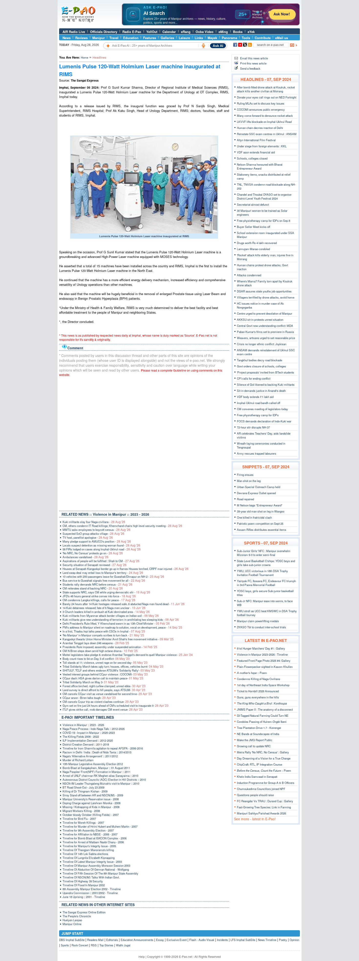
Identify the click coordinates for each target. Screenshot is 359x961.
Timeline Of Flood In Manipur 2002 (84, 885)
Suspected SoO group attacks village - (93, 533)
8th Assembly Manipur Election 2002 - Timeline (92, 889)
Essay (160, 940)
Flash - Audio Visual (201, 940)
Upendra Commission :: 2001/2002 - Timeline (90, 893)
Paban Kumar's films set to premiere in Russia (265, 332)
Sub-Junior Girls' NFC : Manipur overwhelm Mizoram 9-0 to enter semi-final (263, 553)
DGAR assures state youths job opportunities (264, 291)
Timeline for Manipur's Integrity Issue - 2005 (89, 846)
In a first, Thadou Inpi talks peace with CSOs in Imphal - (104, 631)
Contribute (263, 37)
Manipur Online (72, 924)
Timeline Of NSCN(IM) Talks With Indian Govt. (91, 877)
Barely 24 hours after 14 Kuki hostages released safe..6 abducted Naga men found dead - (124, 604)
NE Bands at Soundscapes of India (258, 734)
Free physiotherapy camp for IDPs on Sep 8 (263, 221)
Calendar (169, 31)
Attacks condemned (249, 275)
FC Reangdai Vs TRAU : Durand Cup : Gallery (265, 801)
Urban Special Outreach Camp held (258, 487)
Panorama (229, 37)
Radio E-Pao (131, 31)
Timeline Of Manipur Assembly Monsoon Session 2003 (96, 865)
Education (130, 37)
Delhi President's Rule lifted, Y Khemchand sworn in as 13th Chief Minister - (116, 623)
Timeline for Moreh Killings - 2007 (83, 822)
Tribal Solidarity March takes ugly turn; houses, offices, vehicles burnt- (113, 666)
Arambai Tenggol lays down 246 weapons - (96, 643)
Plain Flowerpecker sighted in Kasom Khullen (265, 667)
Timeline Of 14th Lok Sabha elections (85, 854)
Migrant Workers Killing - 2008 (81, 811)
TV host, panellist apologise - (88, 537)
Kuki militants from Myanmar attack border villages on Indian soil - (111, 616)
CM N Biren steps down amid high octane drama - (100, 651)
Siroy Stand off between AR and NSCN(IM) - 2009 (93, 795)
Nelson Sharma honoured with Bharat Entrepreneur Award (259, 166)
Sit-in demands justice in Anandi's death (261, 391)
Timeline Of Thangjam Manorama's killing (88, 850)
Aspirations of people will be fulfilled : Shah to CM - (101, 561)
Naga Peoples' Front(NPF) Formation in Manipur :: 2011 (96, 772)
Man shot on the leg (249, 481)
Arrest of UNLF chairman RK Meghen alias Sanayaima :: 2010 (100, 776)
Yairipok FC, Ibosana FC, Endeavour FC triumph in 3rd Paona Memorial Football (266, 583)
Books (238, 31)
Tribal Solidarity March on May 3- (90, 682)
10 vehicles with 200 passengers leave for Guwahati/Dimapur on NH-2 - (113, 576)
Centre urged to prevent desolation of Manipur (264, 313)
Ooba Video (204, 31)
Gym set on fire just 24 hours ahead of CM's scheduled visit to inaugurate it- (116, 705)
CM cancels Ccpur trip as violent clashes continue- (101, 702)
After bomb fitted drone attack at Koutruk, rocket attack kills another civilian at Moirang (266, 89)
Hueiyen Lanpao (72, 920)
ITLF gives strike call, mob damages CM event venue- (103, 709)
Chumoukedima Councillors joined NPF (261, 789)
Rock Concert (80, 945)
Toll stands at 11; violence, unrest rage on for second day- (105, 662)
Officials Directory (103, 31)
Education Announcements (137, 940)
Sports (65, 945)
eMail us (281, 37)
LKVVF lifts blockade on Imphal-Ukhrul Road (264, 122)
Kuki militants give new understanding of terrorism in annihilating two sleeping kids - (121, 619)
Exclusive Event (177, 940)
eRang (185, 31)
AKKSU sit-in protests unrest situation (260, 319)
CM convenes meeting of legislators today (262, 409)
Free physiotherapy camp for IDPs (258, 415)
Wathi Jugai (123, 945)
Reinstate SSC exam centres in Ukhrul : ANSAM (266, 134)
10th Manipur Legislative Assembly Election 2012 (93, 764)
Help (141, 956)
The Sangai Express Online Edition (84, 912)
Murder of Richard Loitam (78, 760)
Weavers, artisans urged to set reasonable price (266, 338)
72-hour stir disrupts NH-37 (253, 427)
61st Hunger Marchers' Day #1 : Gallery (261, 648)
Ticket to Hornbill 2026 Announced (258, 691)
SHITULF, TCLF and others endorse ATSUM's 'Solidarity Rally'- (109, 670)
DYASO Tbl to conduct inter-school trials (261, 627)
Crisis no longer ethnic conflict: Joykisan (261, 344)
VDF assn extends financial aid (256, 152)
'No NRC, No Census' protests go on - (93, 553)
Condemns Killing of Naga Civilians (258, 679)
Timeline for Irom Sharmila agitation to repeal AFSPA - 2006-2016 (103, 748)
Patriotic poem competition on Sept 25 (260, 523)
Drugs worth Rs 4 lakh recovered (257, 243)
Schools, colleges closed (252, 158)
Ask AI (218, 46)
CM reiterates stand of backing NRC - (93, 588)
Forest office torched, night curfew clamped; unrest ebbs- (104, 686)
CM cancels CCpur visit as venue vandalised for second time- (107, 694)
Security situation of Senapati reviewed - (95, 565)
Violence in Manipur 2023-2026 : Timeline (262, 654)
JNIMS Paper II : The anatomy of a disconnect (265, 709)
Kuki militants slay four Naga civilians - (94, 522)
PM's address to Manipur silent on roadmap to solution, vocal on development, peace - (122, 627)
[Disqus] (144, 443)
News (67, 37)
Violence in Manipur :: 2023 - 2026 (83, 725)
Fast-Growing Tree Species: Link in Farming (264, 807)
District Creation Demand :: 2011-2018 (86, 744)
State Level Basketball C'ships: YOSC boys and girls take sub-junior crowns (266, 563)
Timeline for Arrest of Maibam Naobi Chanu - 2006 (93, 842)
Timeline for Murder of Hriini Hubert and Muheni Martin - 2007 (100, 826)
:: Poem (252, 673)
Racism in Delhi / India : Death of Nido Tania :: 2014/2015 (97, 752)
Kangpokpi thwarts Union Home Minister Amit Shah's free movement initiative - (118, 639)
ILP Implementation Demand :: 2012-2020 (88, 740)
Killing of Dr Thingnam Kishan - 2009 (85, 791)
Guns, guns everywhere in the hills (258, 697)
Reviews (81, 37)
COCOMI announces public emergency (261, 109)
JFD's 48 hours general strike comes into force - (99, 596)
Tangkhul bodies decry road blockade (259, 360)
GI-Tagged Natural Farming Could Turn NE (262, 715)
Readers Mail (95, 940)
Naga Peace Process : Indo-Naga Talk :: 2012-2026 (94, 729)
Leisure (184, 37)
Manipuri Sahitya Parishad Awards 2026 (261, 813)
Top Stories (106, 945)
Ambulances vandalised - (85, 557)
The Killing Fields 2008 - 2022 (81, 736)
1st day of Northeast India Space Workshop (263, 685)
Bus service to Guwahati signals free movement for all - (104, 580)
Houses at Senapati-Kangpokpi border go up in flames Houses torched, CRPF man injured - (126, 569)
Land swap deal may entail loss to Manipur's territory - (103, 573)
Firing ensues (245, 475)
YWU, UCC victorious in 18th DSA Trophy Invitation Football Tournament (262, 573)
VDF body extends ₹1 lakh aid (255, 397)
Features (149, 37)
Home (84, 57)
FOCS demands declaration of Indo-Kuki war (264, 421)
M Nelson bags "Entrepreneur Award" (259, 505)
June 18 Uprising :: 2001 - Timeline (84, 897)
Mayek (212, 37)
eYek (251, 31)
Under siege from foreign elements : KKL (261, 146)
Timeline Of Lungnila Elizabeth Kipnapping (89, 858)
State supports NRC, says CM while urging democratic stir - (106, 592)
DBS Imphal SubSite (71, 940)
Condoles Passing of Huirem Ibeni (261, 722)
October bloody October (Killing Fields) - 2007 (91, 815)
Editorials (112, 940)
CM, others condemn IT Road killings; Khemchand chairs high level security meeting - (122, 526)
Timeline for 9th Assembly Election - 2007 (88, 830)
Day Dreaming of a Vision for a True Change (263, 758)
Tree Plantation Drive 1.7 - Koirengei (259, 728)
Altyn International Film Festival (256, 140)
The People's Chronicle (77, 916)
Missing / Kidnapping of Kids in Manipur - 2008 (91, 807)
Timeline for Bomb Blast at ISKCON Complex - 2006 (95, 838)
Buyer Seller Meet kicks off (253, 227)
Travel (113, 37)
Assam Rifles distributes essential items (261, 530)
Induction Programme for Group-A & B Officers (265, 783)
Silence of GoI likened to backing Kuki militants (266, 384)
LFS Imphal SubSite (243, 940)
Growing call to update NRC (254, 746)
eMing (223, 31)
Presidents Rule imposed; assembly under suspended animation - (110, 647)
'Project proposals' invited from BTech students (265, 372)
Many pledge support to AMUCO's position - (97, 541)
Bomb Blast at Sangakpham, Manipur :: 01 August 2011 (96, 768)
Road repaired (245, 499)
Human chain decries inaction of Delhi (260, 128)
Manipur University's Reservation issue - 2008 (91, 799)
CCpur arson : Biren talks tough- (89, 698)
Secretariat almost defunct (253, 204)
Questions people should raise (255, 795)
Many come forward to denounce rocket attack (265, 115)
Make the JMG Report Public (254, 740)
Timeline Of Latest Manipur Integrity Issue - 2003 (92, 862)
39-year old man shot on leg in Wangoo (260, 511)
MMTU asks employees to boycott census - (96, 530)
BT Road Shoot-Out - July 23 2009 (83, 787)
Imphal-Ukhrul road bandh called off (258, 403)
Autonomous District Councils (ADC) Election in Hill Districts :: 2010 (104, 779)
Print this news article (253, 63)
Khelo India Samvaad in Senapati (257, 777)
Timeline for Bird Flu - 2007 (79, 819)
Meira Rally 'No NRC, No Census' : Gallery (263, 752)
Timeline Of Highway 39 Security (83, 881)
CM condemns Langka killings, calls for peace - (99, 600)
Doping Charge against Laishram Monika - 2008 (91, 803)
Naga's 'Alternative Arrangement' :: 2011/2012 (90, 756)
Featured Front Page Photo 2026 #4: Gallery (263, 660)
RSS (94, 945)
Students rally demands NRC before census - (97, 584)
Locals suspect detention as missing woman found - (101, 545)
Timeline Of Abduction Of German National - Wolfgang (96, 869)
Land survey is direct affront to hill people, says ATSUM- (104, 690)
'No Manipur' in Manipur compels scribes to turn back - (103, 635)
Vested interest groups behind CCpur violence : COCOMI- (105, 674)
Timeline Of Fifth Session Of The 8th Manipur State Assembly (100, 873)
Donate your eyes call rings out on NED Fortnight (266, 97)
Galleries (167, 37)
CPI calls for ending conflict (253, 378)
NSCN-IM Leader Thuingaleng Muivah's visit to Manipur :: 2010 (101, 783)
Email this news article (254, 58)
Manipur (98, 37)
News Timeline (267, 940)
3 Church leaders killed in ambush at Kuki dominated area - (106, 612)
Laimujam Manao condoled (253, 249)
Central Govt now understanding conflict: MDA (265, 326)
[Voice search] (203, 45)
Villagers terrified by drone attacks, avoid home (265, 297)
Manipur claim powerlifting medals (258, 621)
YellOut (151, 31)
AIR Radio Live (74, 31)
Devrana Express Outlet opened (256, 493)
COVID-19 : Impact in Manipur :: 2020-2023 (89, 733)
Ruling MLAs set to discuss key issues (260, 103)
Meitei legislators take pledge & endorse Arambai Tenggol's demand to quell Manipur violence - (128, 655)
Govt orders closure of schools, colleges (261, 366)
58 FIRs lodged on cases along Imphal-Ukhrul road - (102, 549)
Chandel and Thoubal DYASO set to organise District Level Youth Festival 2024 (264, 196)
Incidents (222, 940)
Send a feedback (250, 68)
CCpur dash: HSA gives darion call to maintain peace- (103, 678)
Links (199, 37)
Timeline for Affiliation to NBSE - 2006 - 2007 (90, 834)
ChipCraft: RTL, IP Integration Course (259, 764)
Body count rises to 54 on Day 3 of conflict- (96, 659)
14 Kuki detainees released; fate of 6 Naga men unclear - (104, 608)
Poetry (283, 940)
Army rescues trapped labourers (256, 453)
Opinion (294, 940)
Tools (246, 37)
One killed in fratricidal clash (254, 517)
